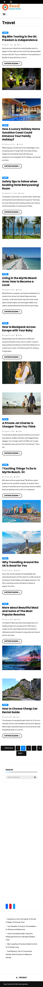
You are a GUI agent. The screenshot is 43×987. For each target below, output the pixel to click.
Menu (5, 14)
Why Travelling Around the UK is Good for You (20, 563)
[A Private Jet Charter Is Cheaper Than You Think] (21, 414)
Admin (18, 45)
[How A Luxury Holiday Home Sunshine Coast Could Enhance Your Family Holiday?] (21, 120)
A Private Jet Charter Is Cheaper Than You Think (19, 424)
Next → (21, 753)
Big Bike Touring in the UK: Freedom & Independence (20, 38)
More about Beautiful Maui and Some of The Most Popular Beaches (20, 611)
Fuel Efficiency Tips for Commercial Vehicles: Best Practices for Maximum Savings (19, 954)
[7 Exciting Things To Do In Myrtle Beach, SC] (21, 522)
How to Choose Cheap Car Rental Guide (20, 710)
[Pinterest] (4, 2)
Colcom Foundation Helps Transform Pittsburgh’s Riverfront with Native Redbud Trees (20, 937)
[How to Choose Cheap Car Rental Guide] (21, 700)
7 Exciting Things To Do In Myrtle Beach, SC (19, 470)
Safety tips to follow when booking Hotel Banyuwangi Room (20, 185)
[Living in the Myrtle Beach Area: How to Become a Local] (21, 269)
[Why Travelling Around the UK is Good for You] (21, 553)
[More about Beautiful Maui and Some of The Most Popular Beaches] (21, 669)
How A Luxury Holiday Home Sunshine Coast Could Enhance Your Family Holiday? (21, 134)
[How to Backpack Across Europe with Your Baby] (21, 383)
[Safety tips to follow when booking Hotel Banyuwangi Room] (21, 238)
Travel (5, 32)
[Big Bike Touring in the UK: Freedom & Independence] (21, 89)
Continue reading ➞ (13, 64)
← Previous (8, 748)
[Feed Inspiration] (11, 10)
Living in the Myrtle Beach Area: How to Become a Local (19, 281)
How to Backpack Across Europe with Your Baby (19, 328)
